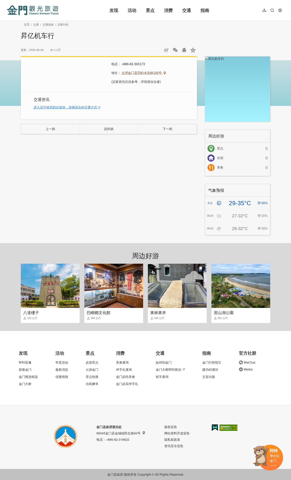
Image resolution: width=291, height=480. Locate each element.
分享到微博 (166, 50)
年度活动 (61, 362)
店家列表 (62, 24)
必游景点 (92, 362)
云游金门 (92, 369)
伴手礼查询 (124, 369)
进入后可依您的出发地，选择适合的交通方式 (65, 107)
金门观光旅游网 (32, 10)
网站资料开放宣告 (177, 433)
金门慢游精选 (28, 376)
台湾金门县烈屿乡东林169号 (142, 73)
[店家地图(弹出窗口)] (237, 89)
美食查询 (122, 362)
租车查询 (162, 376)
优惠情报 (61, 376)
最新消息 (61, 369)
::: (8, 2)
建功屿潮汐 (210, 369)
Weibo (248, 369)
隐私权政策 (172, 439)
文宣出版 (208, 376)
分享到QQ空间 (193, 50)
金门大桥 (25, 383)
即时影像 (25, 362)
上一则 (50, 129)
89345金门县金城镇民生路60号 (118, 433)
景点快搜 (92, 376)
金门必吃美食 (125, 376)
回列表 (109, 129)
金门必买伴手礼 (127, 383)
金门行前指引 (211, 362)
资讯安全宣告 (173, 446)
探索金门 (25, 369)
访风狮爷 (92, 383)
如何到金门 (164, 362)
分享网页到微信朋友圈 (175, 50)
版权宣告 (170, 426)
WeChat (249, 362)
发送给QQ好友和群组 (184, 50)
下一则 (167, 129)
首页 (26, 24)
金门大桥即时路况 (168, 369)
